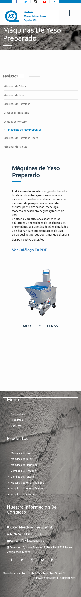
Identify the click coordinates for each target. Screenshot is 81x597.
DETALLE (40, 294)
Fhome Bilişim (67, 577)
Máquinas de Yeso (14, 95)
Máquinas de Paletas (15, 146)
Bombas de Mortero (15, 121)
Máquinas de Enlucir (15, 86)
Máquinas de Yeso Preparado (25, 129)
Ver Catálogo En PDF (29, 250)
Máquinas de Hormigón (17, 103)
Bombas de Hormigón (16, 112)
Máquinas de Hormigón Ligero (21, 137)
